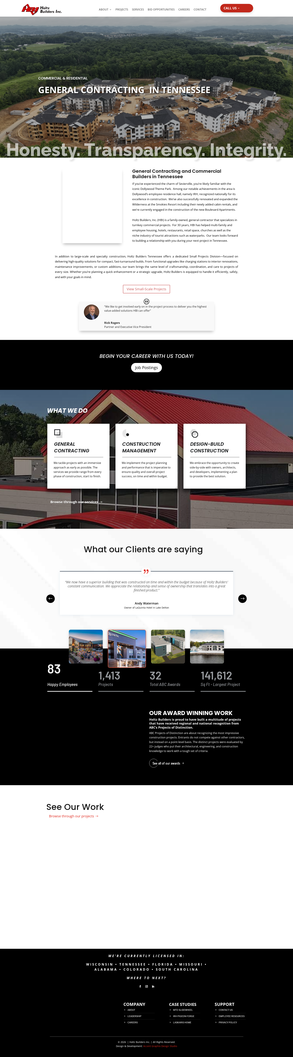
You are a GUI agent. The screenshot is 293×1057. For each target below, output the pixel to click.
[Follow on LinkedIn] (152, 986)
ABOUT (131, 1010)
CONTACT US (226, 1010)
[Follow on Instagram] (146, 986)
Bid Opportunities (161, 9)
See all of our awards (166, 763)
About (103, 9)
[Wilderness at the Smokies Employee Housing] (172, 935)
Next (240, 598)
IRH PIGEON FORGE (183, 1016)
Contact (200, 9)
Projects (121, 9)
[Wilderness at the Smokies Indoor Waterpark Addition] (69, 935)
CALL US (230, 8)
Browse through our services (74, 502)
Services (138, 9)
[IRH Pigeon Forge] (120, 935)
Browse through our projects (71, 816)
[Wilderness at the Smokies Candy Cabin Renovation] (223, 935)
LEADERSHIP (134, 1016)
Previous (53, 598)
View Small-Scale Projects (146, 289)
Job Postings (146, 367)
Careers (184, 9)
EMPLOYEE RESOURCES (232, 1016)
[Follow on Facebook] (140, 986)
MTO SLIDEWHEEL (183, 1010)
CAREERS (133, 1022)
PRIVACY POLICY (228, 1022)
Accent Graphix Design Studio (160, 1046)
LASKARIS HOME (182, 1022)
